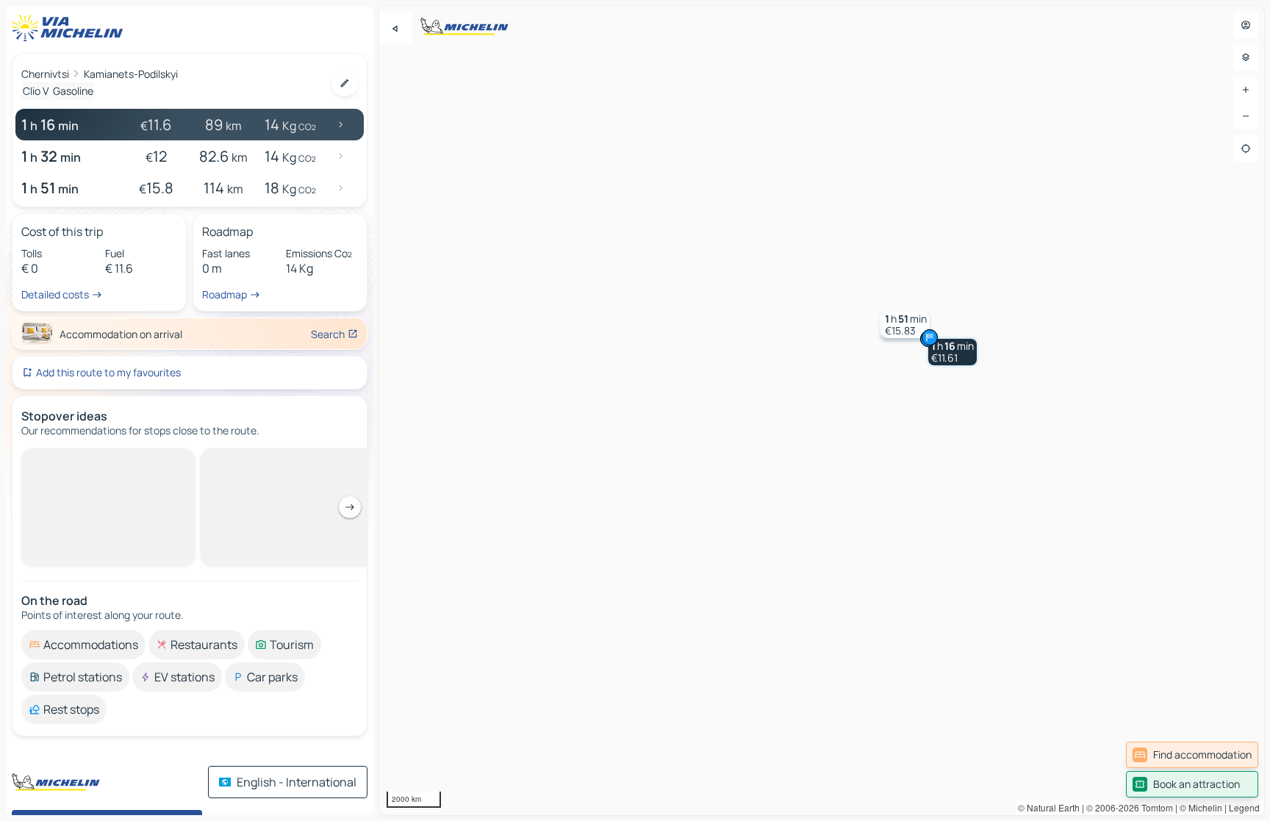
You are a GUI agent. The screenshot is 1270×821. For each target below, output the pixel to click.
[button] (952, 352)
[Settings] (1245, 57)
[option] (83, 460)
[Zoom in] (1245, 89)
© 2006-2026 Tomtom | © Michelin (1154, 807)
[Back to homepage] (70, 28)
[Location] (1245, 148)
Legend (1244, 807)
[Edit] (344, 83)
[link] (1192, 755)
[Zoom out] (1245, 116)
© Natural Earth (1049, 807)
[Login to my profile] (1245, 25)
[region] (821, 410)
